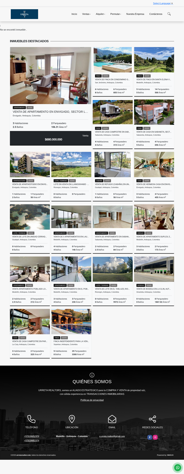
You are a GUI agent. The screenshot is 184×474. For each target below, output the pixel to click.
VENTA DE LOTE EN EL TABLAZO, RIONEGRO (112, 289)
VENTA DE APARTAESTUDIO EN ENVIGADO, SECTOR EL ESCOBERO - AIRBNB (30, 184)
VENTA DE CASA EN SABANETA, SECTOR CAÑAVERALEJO (154, 132)
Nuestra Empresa (135, 14)
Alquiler (100, 14)
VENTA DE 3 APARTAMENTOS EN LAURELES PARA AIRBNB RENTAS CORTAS (71, 236)
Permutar (115, 14)
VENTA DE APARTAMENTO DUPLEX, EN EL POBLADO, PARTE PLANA (154, 236)
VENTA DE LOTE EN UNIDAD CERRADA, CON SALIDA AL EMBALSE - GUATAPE (30, 236)
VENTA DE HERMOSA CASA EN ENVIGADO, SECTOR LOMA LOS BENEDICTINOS (154, 184)
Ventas (85, 14)
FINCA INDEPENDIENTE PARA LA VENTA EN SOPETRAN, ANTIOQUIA (71, 341)
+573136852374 (31, 436)
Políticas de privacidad (92, 400)
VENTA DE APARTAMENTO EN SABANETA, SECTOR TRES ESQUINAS (112, 236)
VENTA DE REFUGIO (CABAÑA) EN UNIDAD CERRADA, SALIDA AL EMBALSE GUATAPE (112, 184)
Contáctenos (155, 14)
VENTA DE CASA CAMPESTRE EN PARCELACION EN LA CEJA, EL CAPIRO (30, 341)
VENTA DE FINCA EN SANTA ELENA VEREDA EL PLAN (154, 79)
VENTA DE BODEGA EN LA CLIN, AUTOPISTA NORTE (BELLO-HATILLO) (154, 289)
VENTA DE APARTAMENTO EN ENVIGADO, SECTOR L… (50, 111)
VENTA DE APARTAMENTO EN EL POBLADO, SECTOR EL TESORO (71, 289)
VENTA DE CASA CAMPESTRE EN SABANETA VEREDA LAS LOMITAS (112, 132)
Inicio (74, 14)
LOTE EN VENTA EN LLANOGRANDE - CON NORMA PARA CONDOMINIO (71, 184)
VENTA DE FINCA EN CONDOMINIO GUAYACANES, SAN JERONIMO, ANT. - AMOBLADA (112, 79)
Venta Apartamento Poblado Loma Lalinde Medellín (30, 289)
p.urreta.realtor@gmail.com (112, 436)
